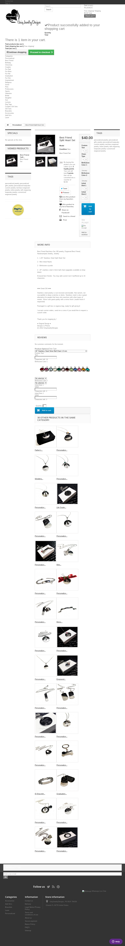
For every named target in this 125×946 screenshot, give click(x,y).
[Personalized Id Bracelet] (46, 580)
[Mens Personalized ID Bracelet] (67, 608)
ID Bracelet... (40, 794)
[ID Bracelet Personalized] (46, 780)
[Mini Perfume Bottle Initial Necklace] (67, 551)
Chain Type (84, 155)
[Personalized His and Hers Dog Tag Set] (67, 694)
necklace (19, 188)
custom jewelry (10, 188)
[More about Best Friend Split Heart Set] (11, 160)
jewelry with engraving (23, 190)
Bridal (7, 96)
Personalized (9, 58)
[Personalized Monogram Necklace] (46, 665)
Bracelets (8, 111)
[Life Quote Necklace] (67, 494)
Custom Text (84, 147)
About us (28, 918)
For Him (8, 78)
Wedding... (39, 479)
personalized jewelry (12, 183)
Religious (8, 82)
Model (61, 146)
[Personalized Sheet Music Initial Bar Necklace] (46, 694)
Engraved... (61, 679)
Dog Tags (8, 104)
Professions (9, 89)
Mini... (59, 565)
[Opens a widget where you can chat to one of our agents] (116, 942)
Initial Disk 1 (84, 184)
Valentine (8, 93)
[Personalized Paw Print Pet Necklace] (46, 809)
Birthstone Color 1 (85, 164)
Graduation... (62, 794)
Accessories (9, 113)
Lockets (8, 102)
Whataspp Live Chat (98, 891)
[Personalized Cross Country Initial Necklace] (46, 551)
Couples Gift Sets (11, 106)
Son (6, 100)
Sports (7, 91)
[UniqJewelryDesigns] (23, 17)
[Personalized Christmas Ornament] (67, 580)
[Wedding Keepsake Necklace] (46, 465)
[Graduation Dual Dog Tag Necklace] (67, 780)
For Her (7, 74)
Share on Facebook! (65, 211)
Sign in (7, 3)
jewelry (11, 186)
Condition (63, 149)
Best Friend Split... (24, 156)
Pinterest (65, 192)
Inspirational (9, 80)
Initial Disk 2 (84, 193)
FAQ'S (27, 927)
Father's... (39, 450)
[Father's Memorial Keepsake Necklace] (46, 436)
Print (65, 220)
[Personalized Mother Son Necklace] (46, 837)
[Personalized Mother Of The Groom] (67, 809)
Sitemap (28, 931)
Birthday (8, 63)
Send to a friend (69, 216)
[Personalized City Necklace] (46, 723)
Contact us (9, 1)
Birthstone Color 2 (85, 174)
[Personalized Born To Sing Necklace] (46, 494)
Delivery (28, 904)
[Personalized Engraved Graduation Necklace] (67, 436)
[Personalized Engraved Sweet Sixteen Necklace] (67, 837)
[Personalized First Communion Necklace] (67, 522)
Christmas (8, 65)
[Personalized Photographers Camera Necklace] (46, 608)
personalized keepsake (22, 186)
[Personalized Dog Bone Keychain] (67, 751)
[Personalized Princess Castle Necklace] (67, 637)
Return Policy (30, 924)
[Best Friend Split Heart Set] (40, 161)
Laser (7, 117)
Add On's (8, 115)
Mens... (59, 622)
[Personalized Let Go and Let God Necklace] (67, 723)
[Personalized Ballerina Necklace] (67, 465)
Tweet (64, 188)
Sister (7, 85)
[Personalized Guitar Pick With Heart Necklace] (46, 751)
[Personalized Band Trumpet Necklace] (46, 637)
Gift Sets (8, 109)
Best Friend (9, 60)
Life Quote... (61, 507)
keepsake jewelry (11, 192)
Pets (6, 87)
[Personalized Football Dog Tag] (46, 522)
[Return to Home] (7, 125)
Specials (13, 133)
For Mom (8, 71)
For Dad (8, 69)
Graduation (9, 76)
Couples (8, 67)
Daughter (8, 98)
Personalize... (62, 450)
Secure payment (31, 921)
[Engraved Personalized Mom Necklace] (67, 665)
